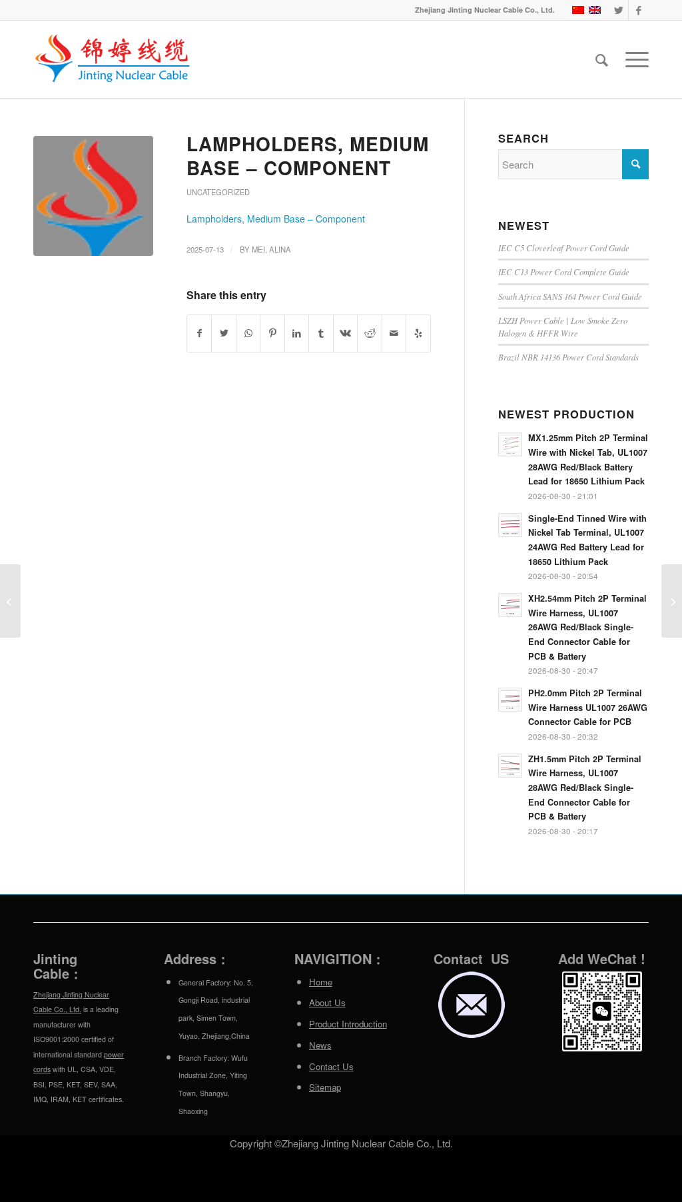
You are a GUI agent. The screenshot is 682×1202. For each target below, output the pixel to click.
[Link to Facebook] (639, 10)
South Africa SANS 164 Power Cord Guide (570, 296)
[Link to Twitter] (618, 10)
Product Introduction (348, 1023)
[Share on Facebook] (199, 333)
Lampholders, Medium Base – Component (307, 155)
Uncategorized (218, 192)
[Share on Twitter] (223, 333)
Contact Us (331, 1066)
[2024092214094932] (93, 196)
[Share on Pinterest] (272, 333)
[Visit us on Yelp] (418, 333)
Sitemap (325, 1087)
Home (320, 981)
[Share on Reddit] (369, 333)
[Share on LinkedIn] (296, 333)
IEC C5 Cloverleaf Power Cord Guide (563, 247)
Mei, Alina (271, 249)
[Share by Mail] (394, 333)
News (320, 1045)
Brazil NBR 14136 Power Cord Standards (568, 356)
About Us (327, 1002)
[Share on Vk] (345, 333)
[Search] (602, 59)
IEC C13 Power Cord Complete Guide (563, 271)
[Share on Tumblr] (320, 333)
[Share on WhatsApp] (248, 333)
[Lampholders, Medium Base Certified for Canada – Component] (671, 601)
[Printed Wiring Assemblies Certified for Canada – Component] (10, 601)
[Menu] (633, 59)
